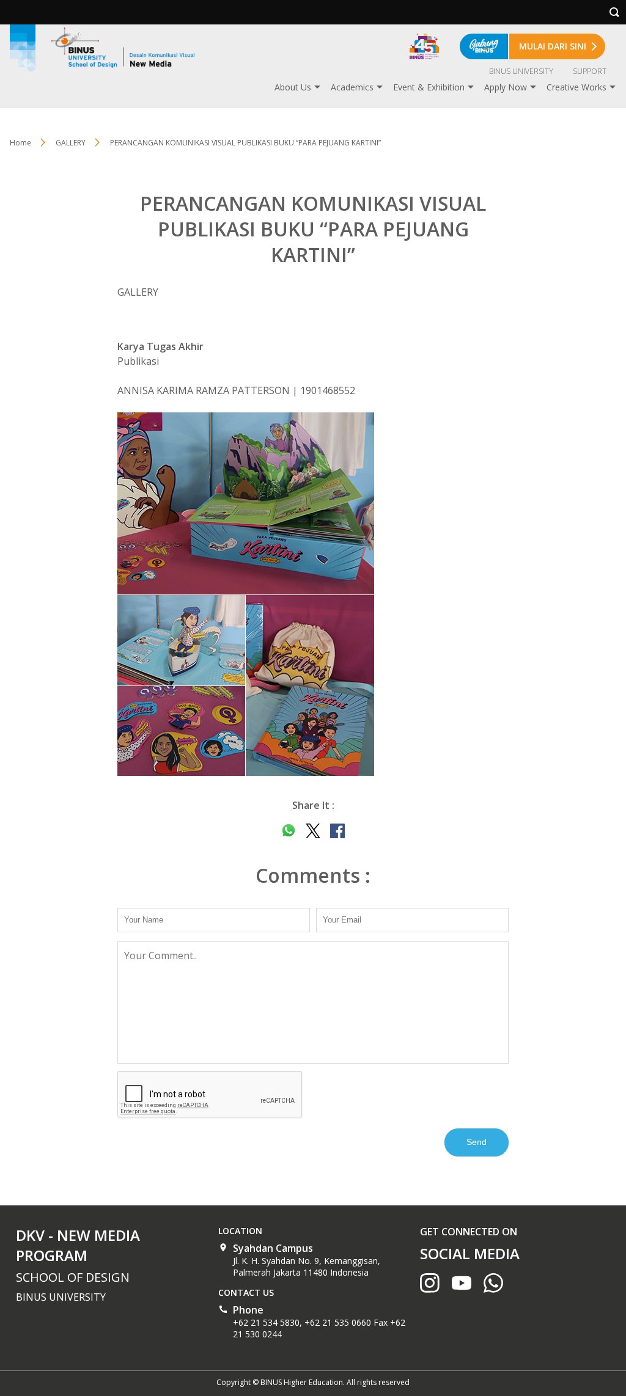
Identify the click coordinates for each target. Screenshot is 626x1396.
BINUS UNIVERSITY (521, 71)
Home (20, 142)
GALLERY (71, 142)
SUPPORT (589, 71)
